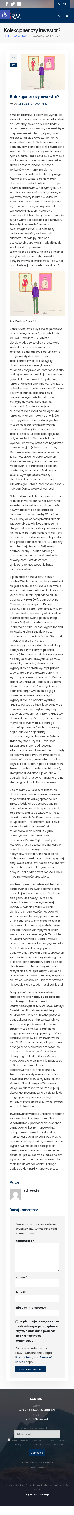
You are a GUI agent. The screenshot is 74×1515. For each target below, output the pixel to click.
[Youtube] (19, 4)
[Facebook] (6, 4)
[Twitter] (13, 4)
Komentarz (24, 1241)
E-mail (21, 1292)
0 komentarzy (39, 103)
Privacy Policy (24, 1357)
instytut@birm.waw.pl (37, 1419)
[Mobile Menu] (66, 16)
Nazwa (21, 1277)
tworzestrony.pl (41, 1494)
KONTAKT (62, 4)
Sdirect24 (23, 103)
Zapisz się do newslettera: (37, 1428)
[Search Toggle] (59, 16)
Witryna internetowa (30, 1307)
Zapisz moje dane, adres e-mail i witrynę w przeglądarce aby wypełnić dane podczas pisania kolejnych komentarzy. (37, 1331)
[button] (5, 14)
